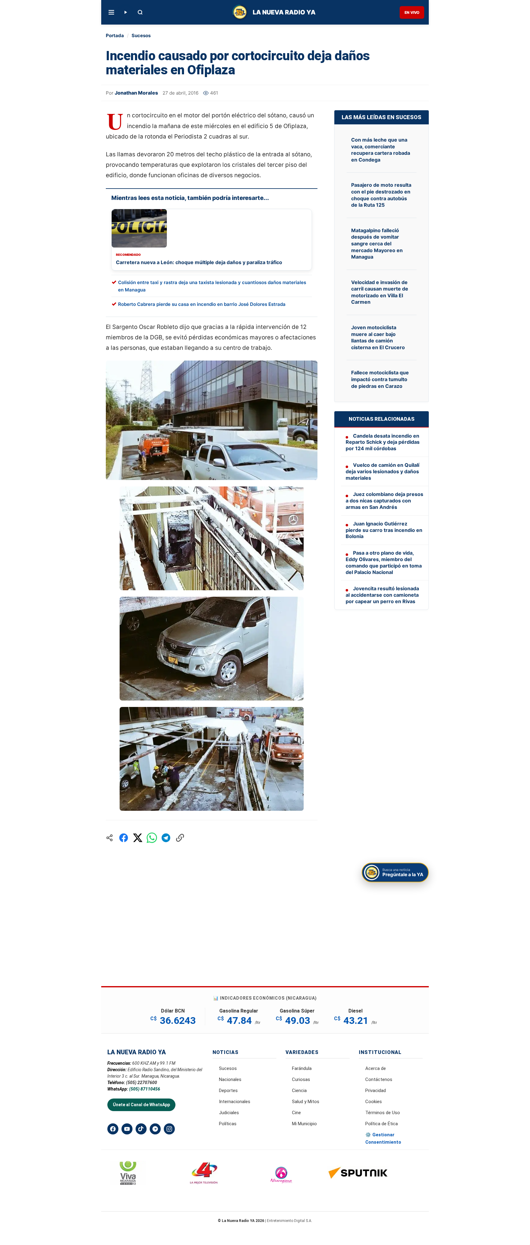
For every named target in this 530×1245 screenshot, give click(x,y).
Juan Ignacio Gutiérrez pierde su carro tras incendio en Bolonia (384, 530)
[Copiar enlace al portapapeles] (180, 838)
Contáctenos (378, 1079)
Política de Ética (381, 1123)
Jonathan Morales (136, 93)
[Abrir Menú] (111, 12)
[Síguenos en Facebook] (112, 1128)
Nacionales (230, 1079)
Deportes (228, 1090)
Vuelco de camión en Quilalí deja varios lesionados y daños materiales (382, 471)
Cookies (373, 1101)
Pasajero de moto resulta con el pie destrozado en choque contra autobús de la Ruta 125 (381, 195)
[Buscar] (140, 12)
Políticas (227, 1123)
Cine (296, 1112)
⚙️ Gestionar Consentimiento (383, 1138)
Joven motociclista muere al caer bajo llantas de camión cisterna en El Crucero (378, 337)
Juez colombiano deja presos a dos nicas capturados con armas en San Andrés (384, 500)
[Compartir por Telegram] (166, 838)
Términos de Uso (382, 1112)
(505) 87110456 (144, 1089)
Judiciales (229, 1112)
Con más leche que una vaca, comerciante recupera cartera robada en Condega (380, 150)
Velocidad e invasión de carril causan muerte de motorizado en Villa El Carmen (379, 292)
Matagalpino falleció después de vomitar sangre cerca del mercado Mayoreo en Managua (377, 243)
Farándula (302, 1068)
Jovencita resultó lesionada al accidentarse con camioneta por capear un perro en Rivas (382, 594)
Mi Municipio (304, 1123)
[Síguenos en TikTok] (141, 1128)
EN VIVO (412, 12)
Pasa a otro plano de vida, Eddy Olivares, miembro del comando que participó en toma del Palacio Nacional (384, 562)
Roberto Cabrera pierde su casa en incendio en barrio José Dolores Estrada (202, 304)
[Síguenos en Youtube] (126, 1128)
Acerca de (375, 1068)
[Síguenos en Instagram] (169, 1128)
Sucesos (141, 35)
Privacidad (375, 1090)
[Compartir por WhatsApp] (152, 838)
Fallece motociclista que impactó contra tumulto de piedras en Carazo (380, 379)
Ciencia (299, 1090)
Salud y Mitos (305, 1101)
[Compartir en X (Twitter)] (137, 838)
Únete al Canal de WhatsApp (141, 1104)
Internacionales (234, 1101)
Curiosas (301, 1079)
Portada (115, 35)
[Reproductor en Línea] (125, 12)
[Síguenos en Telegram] (155, 1128)
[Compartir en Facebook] (123, 838)
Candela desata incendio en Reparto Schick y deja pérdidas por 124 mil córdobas (383, 442)
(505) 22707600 (141, 1082)
